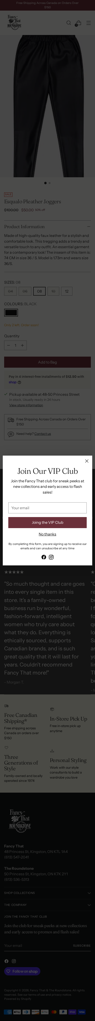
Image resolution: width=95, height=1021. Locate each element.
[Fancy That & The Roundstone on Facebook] (44, 557)
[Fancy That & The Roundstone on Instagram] (51, 557)
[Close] (86, 461)
